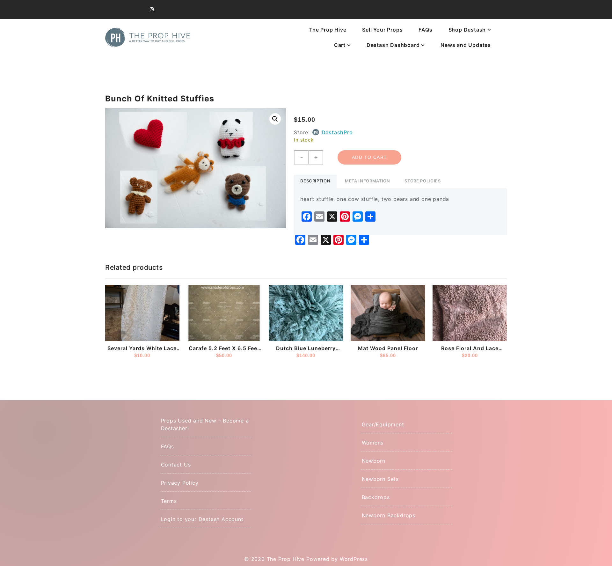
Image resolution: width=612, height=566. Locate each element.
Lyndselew (286, 334)
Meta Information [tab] (367, 180)
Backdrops (376, 497)
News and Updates (466, 45)
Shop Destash (467, 29)
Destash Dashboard (393, 45)
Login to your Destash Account (202, 519)
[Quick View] (172, 327)
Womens (373, 442)
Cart (340, 45)
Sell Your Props (382, 29)
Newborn (374, 461)
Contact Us (176, 464)
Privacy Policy (180, 483)
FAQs (425, 29)
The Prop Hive (327, 29)
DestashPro (337, 132)
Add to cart (369, 157)
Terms (169, 501)
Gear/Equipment (383, 424)
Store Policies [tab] (422, 180)
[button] (275, 119)
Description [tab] (315, 180)
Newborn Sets (380, 479)
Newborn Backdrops (389, 515)
